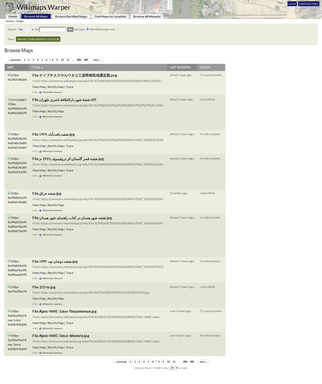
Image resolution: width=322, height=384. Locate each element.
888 (79, 59)
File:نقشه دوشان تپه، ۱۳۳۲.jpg (55, 261)
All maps (79, 29)
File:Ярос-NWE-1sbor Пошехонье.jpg (64, 311)
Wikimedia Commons (52, 92)
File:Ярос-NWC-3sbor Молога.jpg (60, 336)
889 (86, 59)
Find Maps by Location (110, 16)
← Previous (14, 59)
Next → (98, 59)
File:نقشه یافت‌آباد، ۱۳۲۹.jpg (53, 134)
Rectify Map (56, 87)
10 (62, 59)
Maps (20, 21)
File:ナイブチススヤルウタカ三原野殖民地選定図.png (74, 75)
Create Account (308, 4)
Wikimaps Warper (44, 7)
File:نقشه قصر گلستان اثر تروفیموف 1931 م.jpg (68, 159)
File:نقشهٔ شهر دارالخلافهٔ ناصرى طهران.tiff (64, 99)
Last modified (180, 67)
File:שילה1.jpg (44, 287)
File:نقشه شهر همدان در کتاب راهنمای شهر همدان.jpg (72, 218)
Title (36, 67)
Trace (69, 87)
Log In (292, 4)
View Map (39, 87)
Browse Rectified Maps (71, 16)
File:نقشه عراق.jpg (46, 193)
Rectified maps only (102, 29)
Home (13, 16)
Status (205, 67)
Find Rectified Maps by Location (38, 39)
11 (68, 59)
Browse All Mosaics (146, 16)
